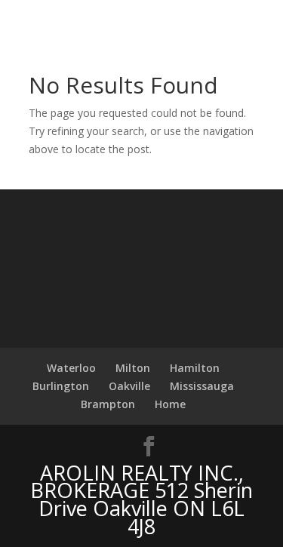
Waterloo (71, 368)
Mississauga (202, 386)
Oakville (129, 386)
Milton (132, 368)
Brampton (108, 404)
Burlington (60, 386)
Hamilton (195, 368)
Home (170, 404)
